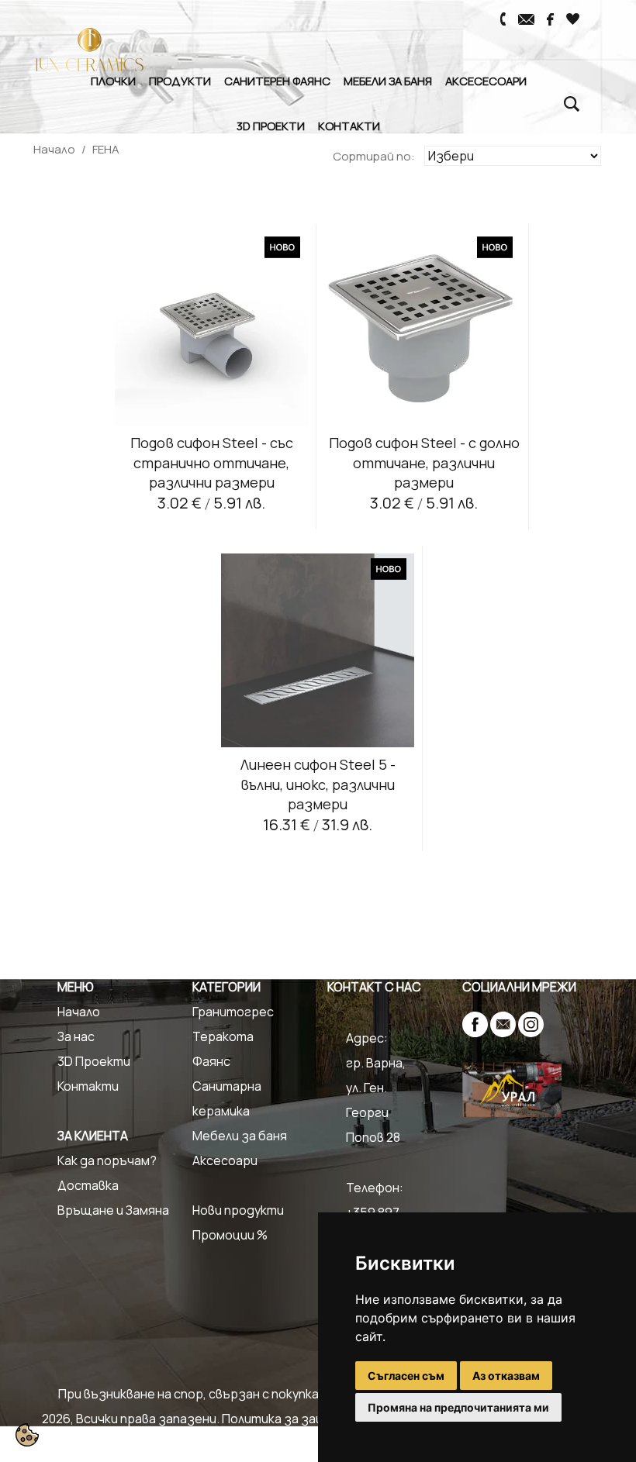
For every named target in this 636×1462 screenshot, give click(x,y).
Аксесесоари (486, 80)
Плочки (113, 80)
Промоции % (230, 1234)
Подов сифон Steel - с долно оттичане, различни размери (424, 462)
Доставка (88, 1185)
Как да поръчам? (107, 1160)
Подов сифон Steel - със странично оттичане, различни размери (211, 462)
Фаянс (211, 1061)
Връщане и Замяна (113, 1210)
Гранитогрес (233, 1011)
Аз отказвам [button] (506, 1375)
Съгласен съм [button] (406, 1375)
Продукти (180, 80)
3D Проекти (271, 125)
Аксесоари (225, 1160)
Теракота (223, 1036)
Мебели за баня (388, 80)
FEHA (105, 149)
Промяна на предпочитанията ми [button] (458, 1407)
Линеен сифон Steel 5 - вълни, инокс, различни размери (318, 783)
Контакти (349, 125)
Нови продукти (238, 1210)
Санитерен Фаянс (277, 80)
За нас (76, 1036)
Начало (54, 149)
